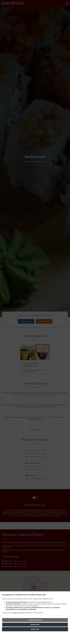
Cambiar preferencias (35, 620)
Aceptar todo (35, 629)
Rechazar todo (35, 624)
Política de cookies (18, 613)
